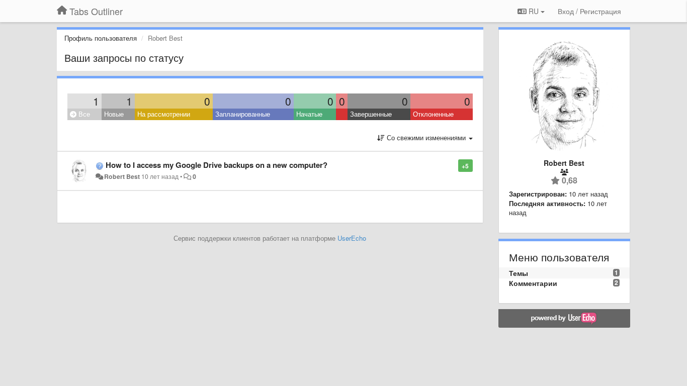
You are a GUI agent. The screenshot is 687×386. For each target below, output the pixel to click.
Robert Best (122, 176)
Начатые (309, 114)
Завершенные (371, 114)
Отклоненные (433, 114)
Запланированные (242, 114)
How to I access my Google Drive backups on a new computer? (216, 164)
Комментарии (533, 283)
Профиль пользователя (100, 38)
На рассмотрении (163, 114)
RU (534, 11)
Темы (518, 273)
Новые (114, 114)
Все (83, 114)
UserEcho (351, 238)
